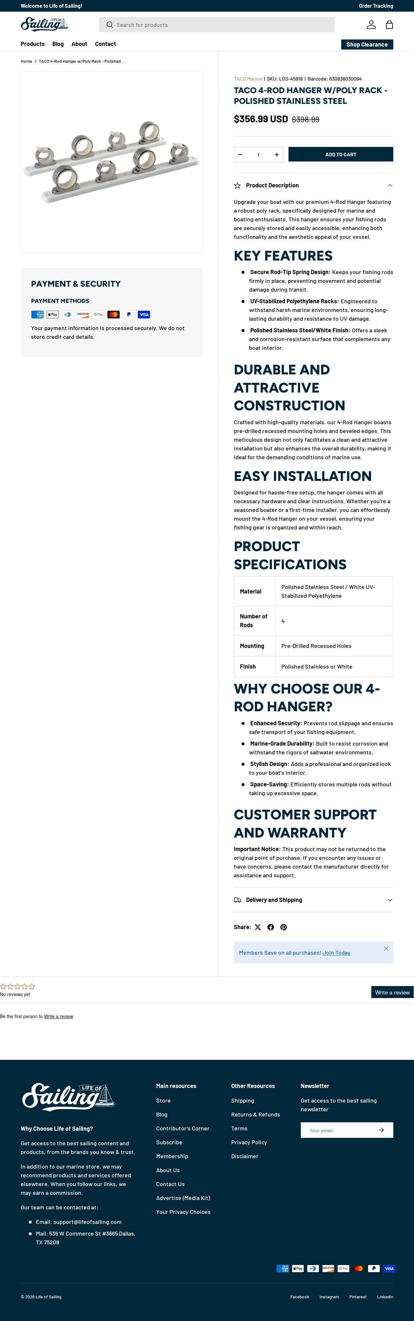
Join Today (337, 952)
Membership (172, 1156)
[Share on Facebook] (270, 927)
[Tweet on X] (257, 927)
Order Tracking (376, 6)
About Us (168, 1169)
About (79, 43)
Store (163, 1100)
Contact (105, 43)
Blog (58, 43)
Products (33, 43)
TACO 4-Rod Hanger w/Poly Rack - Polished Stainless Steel (82, 61)
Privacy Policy (249, 1142)
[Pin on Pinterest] (283, 927)
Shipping (242, 1100)
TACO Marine (248, 78)
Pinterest (358, 1296)
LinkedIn (385, 1296)
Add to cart (340, 154)
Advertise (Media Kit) (183, 1197)
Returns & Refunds (255, 1114)
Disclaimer (244, 1156)
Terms (239, 1128)
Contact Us (170, 1183)
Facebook (299, 1296)
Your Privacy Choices (183, 1211)
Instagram (329, 1296)
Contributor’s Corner (183, 1128)
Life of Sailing (48, 1296)
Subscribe (169, 1142)
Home (26, 61)
